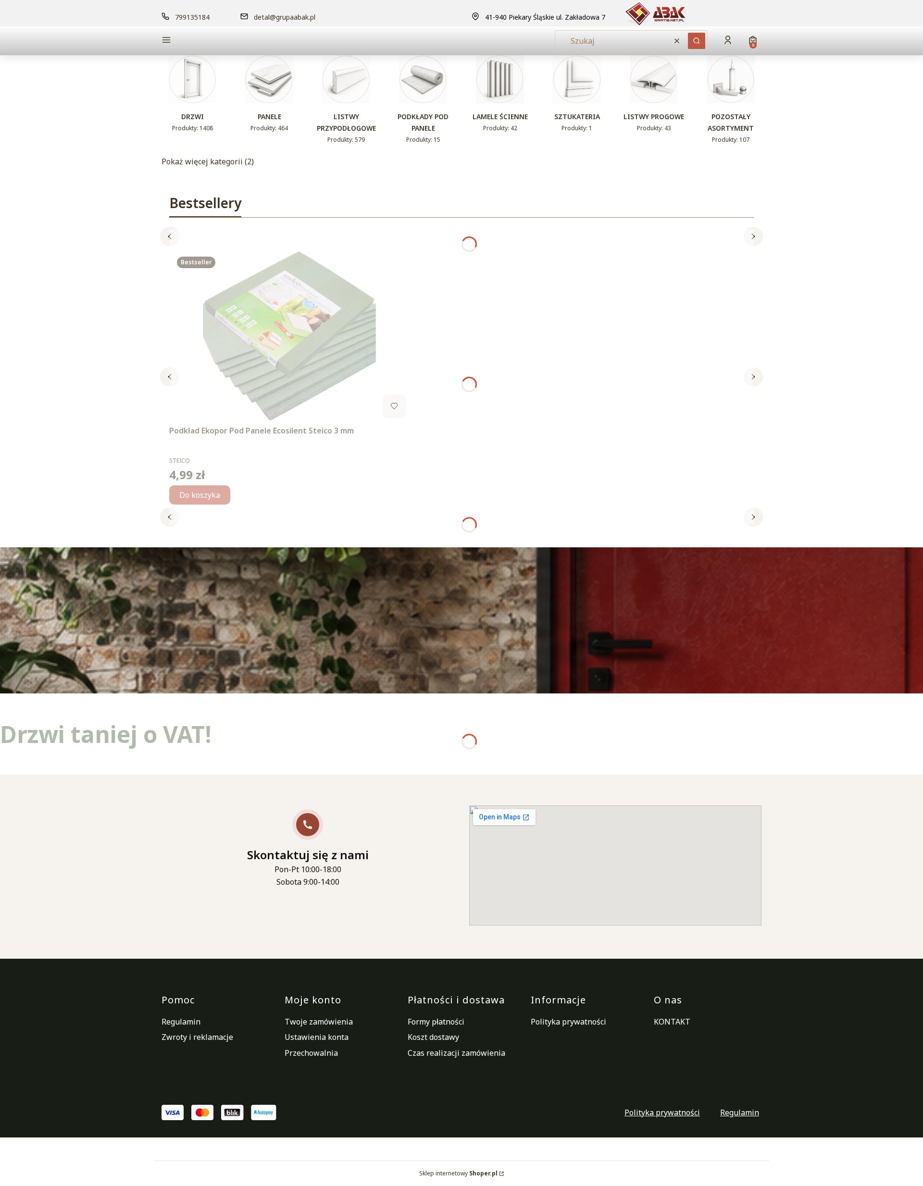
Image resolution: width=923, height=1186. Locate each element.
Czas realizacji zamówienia (456, 1053)
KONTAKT (672, 1021)
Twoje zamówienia (319, 1021)
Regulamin (181, 1021)
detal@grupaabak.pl (284, 17)
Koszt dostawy (433, 1037)
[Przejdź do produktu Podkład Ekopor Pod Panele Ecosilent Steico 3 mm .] (289, 335)
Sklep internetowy (458, 1173)
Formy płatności (436, 1021)
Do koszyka (199, 495)
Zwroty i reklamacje (197, 1037)
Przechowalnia (311, 1053)
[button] (233, 41)
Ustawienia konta (317, 1037)
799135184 (192, 17)
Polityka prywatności (568, 1021)
